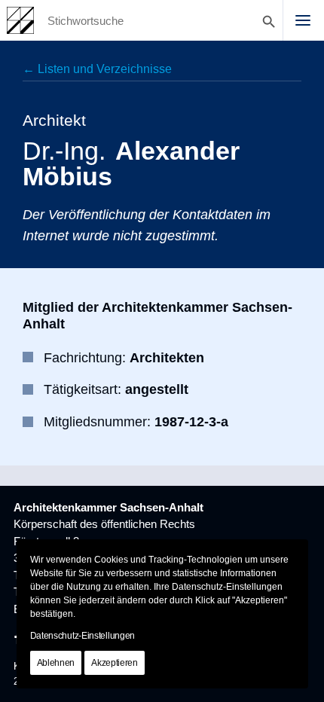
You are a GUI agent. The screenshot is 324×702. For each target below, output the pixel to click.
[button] (303, 20)
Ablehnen (56, 663)
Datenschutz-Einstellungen (83, 635)
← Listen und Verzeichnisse (97, 69)
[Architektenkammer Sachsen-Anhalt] (20, 20)
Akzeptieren (114, 663)
